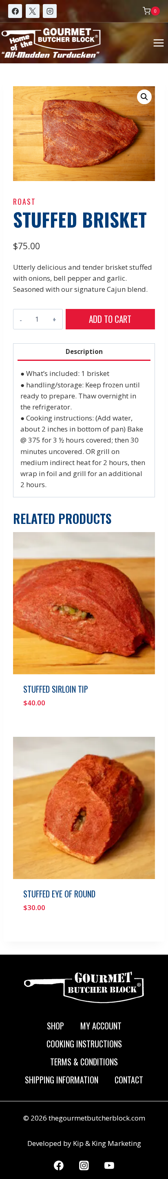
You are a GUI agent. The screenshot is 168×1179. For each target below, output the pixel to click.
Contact (129, 1080)
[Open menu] (158, 42)
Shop (55, 1026)
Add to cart (110, 319)
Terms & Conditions (84, 1062)
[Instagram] (50, 11)
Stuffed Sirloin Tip (55, 689)
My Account (101, 1026)
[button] (144, 96)
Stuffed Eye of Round (59, 894)
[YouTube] (109, 1165)
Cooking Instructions (84, 1044)
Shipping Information (61, 1080)
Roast (24, 201)
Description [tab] (84, 351)
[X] (33, 11)
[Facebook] (15, 11)
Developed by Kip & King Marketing (84, 1143)
